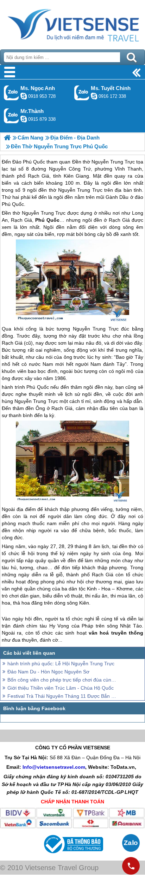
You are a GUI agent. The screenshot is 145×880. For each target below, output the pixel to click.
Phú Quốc (37, 387)
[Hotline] (131, 866)
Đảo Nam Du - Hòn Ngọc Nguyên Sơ (48, 671)
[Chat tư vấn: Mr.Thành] (23, 119)
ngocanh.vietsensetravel (23, 96)
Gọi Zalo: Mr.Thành (11, 116)
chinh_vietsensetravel (93, 96)
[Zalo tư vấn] (131, 843)
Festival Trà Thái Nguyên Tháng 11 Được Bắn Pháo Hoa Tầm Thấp (61, 696)
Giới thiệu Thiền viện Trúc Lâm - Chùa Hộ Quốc (60, 688)
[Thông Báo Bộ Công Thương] (72, 855)
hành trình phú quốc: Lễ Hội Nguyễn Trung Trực (60, 663)
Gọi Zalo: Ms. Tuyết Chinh (82, 93)
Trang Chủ (72, 23)
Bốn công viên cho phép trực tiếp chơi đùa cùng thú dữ (61, 680)
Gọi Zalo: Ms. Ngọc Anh (11, 93)
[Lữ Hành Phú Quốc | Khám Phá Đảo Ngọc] (7, 137)
